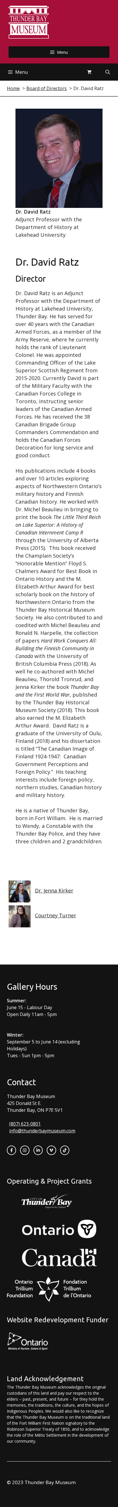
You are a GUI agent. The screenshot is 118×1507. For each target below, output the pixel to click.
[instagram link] (24, 1150)
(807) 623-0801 (25, 1124)
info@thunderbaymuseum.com (42, 1131)
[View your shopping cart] (89, 72)
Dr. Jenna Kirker (54, 890)
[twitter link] (51, 1150)
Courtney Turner (55, 915)
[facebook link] (11, 1150)
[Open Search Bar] (108, 72)
